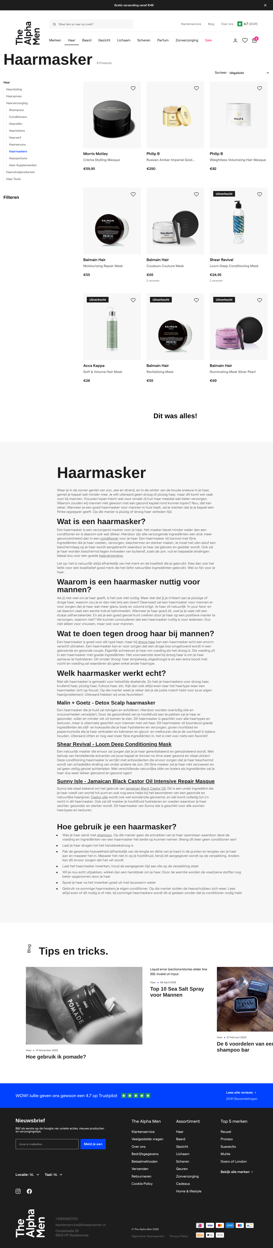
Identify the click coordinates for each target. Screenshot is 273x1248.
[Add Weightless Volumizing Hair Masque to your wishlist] (259, 88)
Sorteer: (221, 73)
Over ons (139, 1147)
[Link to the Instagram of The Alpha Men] (18, 1191)
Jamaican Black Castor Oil (146, 789)
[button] (38, 82)
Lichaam (182, 1154)
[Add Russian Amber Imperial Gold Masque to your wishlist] (196, 88)
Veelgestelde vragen (147, 1139)
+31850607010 (66, 1219)
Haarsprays (14, 96)
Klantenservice (143, 1132)
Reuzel (226, 1132)
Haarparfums (18, 158)
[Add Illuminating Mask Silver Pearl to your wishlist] (259, 300)
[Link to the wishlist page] (245, 41)
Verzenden (140, 1169)
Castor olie (99, 797)
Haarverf (15, 137)
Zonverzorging (187, 1176)
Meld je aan (93, 1144)
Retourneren (141, 1176)
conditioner (109, 538)
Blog (29, 948)
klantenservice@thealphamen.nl (80, 1225)
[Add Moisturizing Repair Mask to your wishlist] (133, 194)
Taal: (49, 1175)
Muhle (225, 1154)
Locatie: (23, 1175)
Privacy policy (179, 1236)
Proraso (227, 1139)
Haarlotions (17, 130)
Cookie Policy (142, 1184)
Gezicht (182, 1147)
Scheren (182, 1161)
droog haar (146, 642)
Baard (180, 1139)
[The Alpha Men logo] (28, 33)
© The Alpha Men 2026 (145, 1229)
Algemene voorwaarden (148, 1236)
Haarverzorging (17, 103)
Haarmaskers (18, 151)
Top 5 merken (234, 1121)
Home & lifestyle (188, 1191)
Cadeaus (183, 1184)
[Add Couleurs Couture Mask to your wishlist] (196, 194)
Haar (6, 82)
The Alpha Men (146, 1121)
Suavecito (228, 1147)
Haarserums (17, 144)
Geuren (182, 1169)
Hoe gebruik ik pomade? (56, 1057)
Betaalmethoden (145, 1161)
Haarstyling (14, 89)
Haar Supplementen (23, 165)
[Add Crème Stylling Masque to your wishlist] (133, 88)
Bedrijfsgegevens (145, 1154)
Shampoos (16, 110)
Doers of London (234, 1161)
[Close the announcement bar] (265, 5)
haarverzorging (111, 556)
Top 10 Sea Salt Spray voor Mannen (177, 992)
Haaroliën (15, 123)
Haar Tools (13, 179)
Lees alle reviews (239, 1092)
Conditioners (18, 117)
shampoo (104, 835)
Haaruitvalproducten (20, 172)
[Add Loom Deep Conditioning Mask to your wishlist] (259, 194)
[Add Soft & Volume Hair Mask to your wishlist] (133, 300)
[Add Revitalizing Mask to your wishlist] (196, 300)
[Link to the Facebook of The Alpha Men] (29, 1191)
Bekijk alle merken (235, 1172)
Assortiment (188, 1121)
